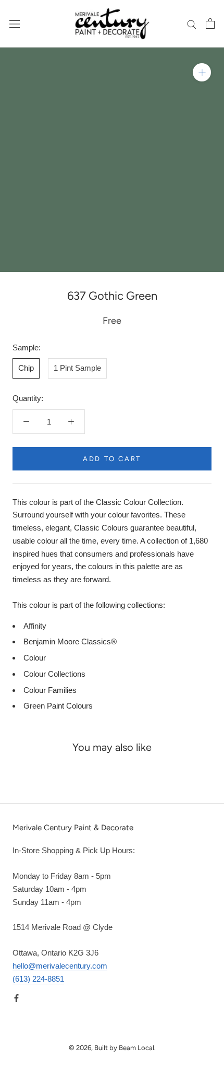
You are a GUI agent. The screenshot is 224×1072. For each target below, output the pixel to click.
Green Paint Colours (58, 705)
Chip (26, 367)
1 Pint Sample (77, 367)
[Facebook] (16, 997)
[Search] (191, 24)
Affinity (34, 625)
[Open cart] (210, 23)
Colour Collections (54, 673)
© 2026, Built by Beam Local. (112, 1048)
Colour (34, 657)
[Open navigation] (14, 23)
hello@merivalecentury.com (60, 965)
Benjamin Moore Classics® (70, 641)
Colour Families (50, 690)
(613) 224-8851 (38, 978)
